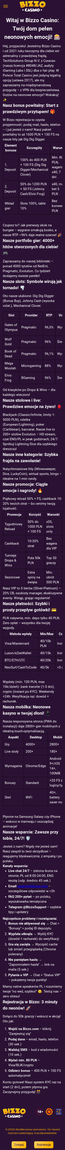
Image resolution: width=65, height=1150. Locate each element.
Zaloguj (19, 1144)
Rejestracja (44, 1144)
